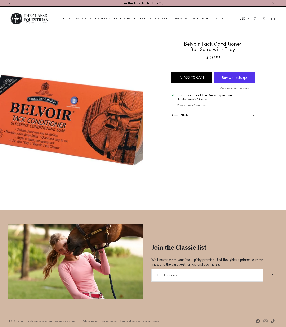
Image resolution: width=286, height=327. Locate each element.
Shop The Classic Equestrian (35, 320)
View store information (191, 105)
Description (179, 115)
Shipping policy (152, 320)
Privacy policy (109, 320)
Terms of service (130, 320)
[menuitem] (66, 18)
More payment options (234, 88)
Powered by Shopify (66, 320)
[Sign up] (271, 275)
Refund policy (90, 320)
